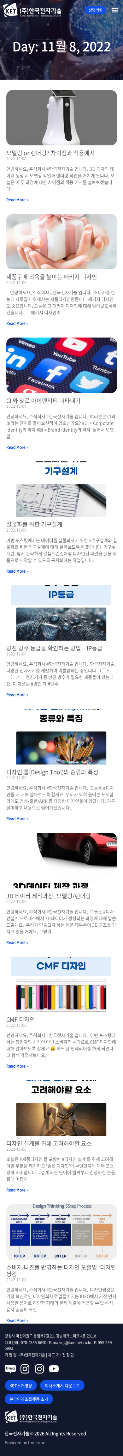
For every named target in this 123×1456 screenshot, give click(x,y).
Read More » (17, 200)
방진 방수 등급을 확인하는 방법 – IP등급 (54, 648)
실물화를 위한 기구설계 (34, 524)
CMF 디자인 (20, 1019)
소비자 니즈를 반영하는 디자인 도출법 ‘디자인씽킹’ (61, 1270)
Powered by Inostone (25, 1442)
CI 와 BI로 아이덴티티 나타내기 (43, 400)
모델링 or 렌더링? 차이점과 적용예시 (50, 153)
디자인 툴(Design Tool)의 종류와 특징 (52, 772)
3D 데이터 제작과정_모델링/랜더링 (48, 896)
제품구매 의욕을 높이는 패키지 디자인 (51, 276)
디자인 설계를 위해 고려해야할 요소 (49, 1143)
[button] (114, 10)
